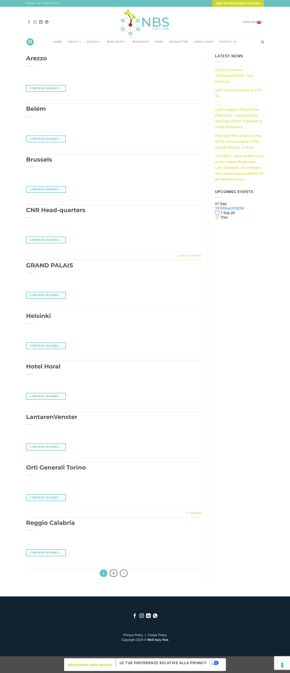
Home (57, 42)
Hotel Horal (43, 366)
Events (92, 42)
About (73, 42)
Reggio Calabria (50, 522)
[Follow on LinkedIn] (41, 22)
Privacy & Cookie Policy (43, 3)
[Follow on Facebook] (29, 22)
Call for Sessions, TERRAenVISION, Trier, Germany (234, 75)
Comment (193, 513)
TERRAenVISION (229, 208)
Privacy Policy (133, 635)
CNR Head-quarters (55, 209)
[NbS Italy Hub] (145, 22)
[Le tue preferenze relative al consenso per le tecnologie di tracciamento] (282, 665)
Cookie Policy (157, 635)
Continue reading (46, 88)
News (159, 42)
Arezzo (36, 58)
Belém (36, 108)
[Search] (262, 42)
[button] (30, 42)
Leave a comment (189, 255)
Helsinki (38, 315)
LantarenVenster (51, 416)
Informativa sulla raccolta (90, 664)
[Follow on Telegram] (46, 22)
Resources (115, 42)
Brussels (39, 159)
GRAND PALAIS (49, 265)
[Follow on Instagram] (35, 22)
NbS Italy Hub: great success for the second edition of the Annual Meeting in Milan (238, 141)
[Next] (124, 573)
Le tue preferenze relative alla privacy (163, 663)
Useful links (203, 42)
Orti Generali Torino (56, 467)
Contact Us (228, 42)
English (250, 22)
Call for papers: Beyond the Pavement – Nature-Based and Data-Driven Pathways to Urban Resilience (238, 118)
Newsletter (178, 42)
